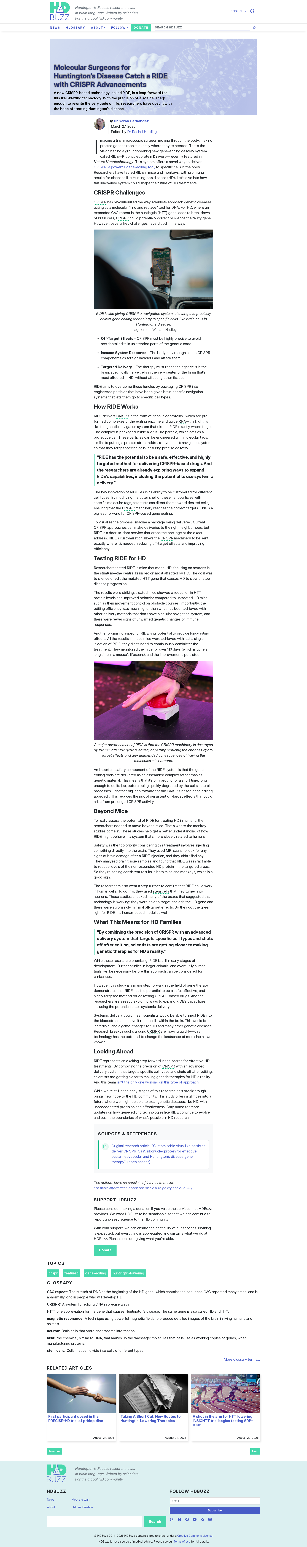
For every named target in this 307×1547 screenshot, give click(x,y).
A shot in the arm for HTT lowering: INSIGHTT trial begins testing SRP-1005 (223, 1420)
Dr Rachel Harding (142, 132)
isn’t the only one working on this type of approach (158, 1082)
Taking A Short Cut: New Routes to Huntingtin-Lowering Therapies (151, 1418)
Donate (105, 1250)
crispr (53, 1273)
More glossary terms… (242, 1359)
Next (255, 1451)
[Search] (254, 27)
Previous (54, 1451)
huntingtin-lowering (128, 1273)
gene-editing (95, 1273)
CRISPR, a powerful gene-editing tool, (124, 167)
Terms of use (181, 1541)
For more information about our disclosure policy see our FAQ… (144, 1188)
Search (155, 1521)
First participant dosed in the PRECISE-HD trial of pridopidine (75, 1418)
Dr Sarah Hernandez (131, 121)
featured (71, 1273)
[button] (240, 11)
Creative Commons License (194, 1535)
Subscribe (215, 1510)
